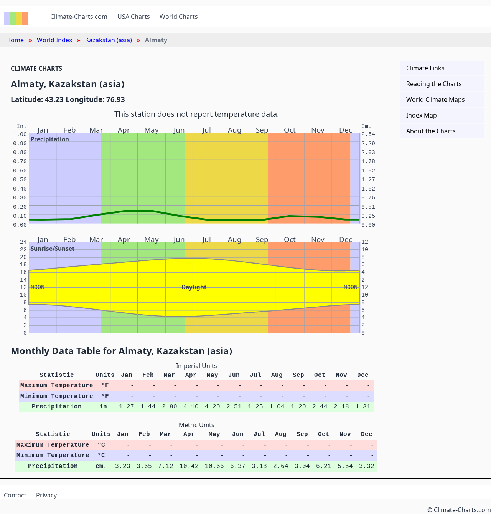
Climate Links (425, 68)
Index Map (421, 115)
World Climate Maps (435, 99)
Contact (15, 495)
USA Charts (133, 16)
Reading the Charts (434, 84)
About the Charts (431, 131)
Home (15, 40)
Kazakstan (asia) (108, 40)
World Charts (179, 16)
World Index (54, 40)
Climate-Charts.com (78, 16)
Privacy (46, 495)
